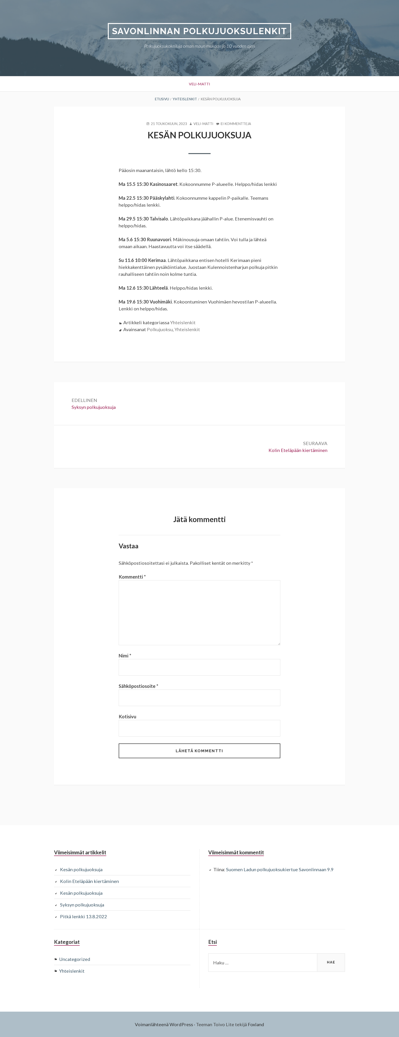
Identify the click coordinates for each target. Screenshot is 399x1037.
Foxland (256, 1024)
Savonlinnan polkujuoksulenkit (199, 31)
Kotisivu (127, 716)
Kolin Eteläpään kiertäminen (89, 881)
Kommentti (132, 576)
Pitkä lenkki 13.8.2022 (83, 916)
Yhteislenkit (183, 322)
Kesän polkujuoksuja (81, 869)
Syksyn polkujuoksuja (82, 904)
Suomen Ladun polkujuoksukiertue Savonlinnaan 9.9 (280, 869)
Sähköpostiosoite (138, 686)
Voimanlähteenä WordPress (164, 1024)
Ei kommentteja (236, 123)
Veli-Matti (199, 84)
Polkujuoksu (160, 329)
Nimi (125, 655)
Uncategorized (74, 959)
